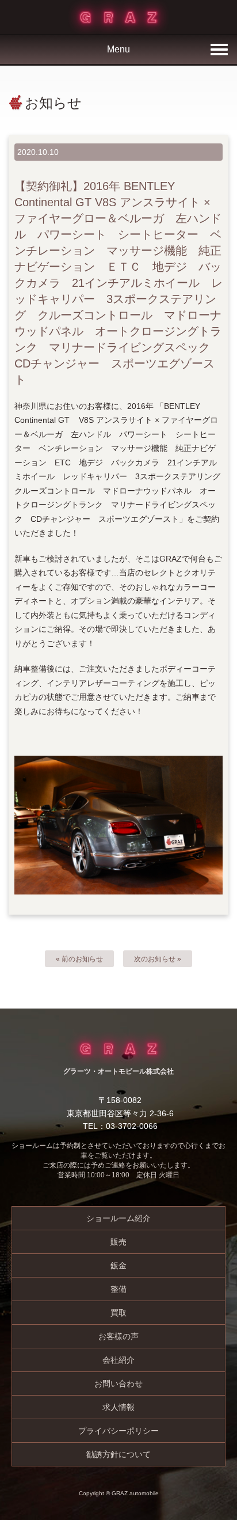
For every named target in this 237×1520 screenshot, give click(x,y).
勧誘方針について (118, 1454)
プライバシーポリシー (118, 1430)
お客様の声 (118, 1336)
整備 (118, 1289)
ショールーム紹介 (118, 1218)
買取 (118, 1312)
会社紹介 (118, 1359)
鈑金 (118, 1265)
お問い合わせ (118, 1383)
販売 (118, 1241)
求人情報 (118, 1407)
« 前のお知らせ (79, 959)
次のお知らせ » (157, 959)
